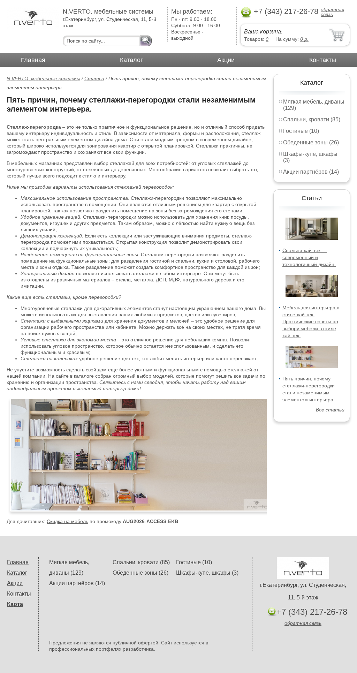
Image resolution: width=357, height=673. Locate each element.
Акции (226, 59)
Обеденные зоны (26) (311, 142)
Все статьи (330, 410)
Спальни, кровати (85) (311, 119)
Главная (33, 59)
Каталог (131, 59)
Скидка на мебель (67, 521)
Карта (15, 604)
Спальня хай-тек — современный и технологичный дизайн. (309, 257)
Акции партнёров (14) (311, 172)
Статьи (94, 78)
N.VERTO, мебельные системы (43, 78)
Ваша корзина (262, 32)
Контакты (322, 59)
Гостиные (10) (301, 131)
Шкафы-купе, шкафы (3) (207, 573)
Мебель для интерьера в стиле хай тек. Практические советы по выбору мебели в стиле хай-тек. (310, 321)
